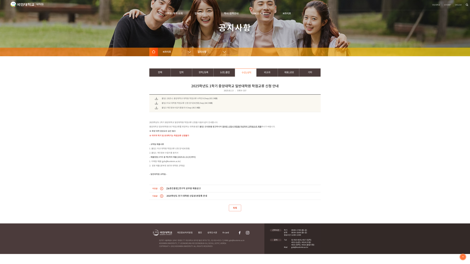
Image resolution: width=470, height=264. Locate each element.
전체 (160, 72)
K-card (226, 232)
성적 (246, 72)
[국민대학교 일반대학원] (39, 4)
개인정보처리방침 (185, 232)
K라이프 (287, 13)
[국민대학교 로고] (22, 4)
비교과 (267, 72)
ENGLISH (458, 5)
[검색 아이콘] (467, 5)
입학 (181, 72)
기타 (310, 72)
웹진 (200, 232)
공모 (289, 72)
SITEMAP (447, 5)
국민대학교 (436, 5)
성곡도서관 (212, 232)
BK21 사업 (258, 13)
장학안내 (231, 13)
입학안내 (199, 13)
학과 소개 (173, 13)
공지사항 (202, 51)
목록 (235, 208)
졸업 (225, 72)
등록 (203, 72)
